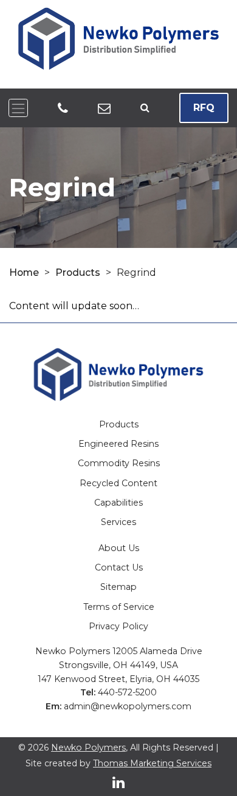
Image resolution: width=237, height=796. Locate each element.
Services (118, 522)
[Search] (144, 108)
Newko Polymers (88, 747)
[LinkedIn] (118, 783)
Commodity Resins (119, 463)
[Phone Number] (63, 108)
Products (77, 272)
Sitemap (118, 586)
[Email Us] (104, 108)
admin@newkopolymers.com (127, 706)
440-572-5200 (127, 692)
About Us (118, 548)
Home (24, 272)
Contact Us (119, 567)
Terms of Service (118, 606)
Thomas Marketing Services (152, 763)
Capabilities (118, 502)
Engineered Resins (118, 443)
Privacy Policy (118, 626)
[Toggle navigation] (18, 108)
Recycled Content (118, 483)
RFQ (204, 107)
